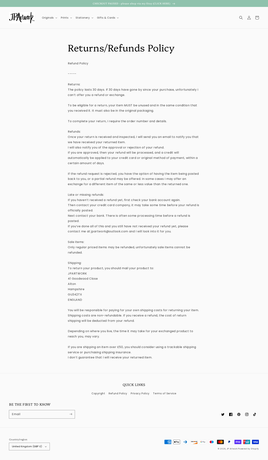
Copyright (98, 393)
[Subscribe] (71, 414)
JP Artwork (232, 448)
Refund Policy (118, 393)
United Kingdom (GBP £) (27, 446)
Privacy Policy (140, 393)
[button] (241, 18)
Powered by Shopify (248, 448)
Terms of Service (164, 393)
